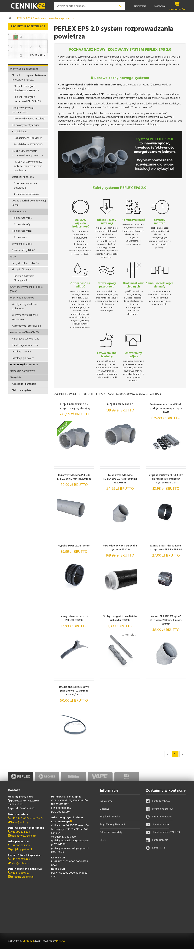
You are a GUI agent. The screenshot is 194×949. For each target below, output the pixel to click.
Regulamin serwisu (110, 817)
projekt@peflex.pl (21, 849)
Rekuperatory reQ (22, 218)
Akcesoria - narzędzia (24, 384)
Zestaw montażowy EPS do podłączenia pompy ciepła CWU (165, 408)
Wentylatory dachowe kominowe (25, 317)
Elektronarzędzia (21, 390)
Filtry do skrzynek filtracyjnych (24, 278)
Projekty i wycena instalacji (29, 119)
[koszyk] (177, 3)
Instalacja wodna (21, 352)
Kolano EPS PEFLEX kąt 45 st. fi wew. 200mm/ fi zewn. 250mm (166, 620)
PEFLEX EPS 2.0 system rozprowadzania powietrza (45, 18)
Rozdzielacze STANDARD (28, 144)
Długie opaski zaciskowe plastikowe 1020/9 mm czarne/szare (74, 691)
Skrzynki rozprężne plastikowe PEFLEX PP (26, 88)
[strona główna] (10, 18)
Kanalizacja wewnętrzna (25, 339)
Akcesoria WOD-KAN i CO (24, 332)
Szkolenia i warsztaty (111, 832)
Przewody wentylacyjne (26, 125)
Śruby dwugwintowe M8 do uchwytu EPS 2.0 (120, 618)
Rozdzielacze (19, 131)
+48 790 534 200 (20, 832)
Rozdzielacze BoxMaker (28, 138)
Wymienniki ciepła (22, 244)
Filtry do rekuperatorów (25, 263)
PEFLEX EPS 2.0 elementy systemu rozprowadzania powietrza (28, 166)
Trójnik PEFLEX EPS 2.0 (120, 405)
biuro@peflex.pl (20, 822)
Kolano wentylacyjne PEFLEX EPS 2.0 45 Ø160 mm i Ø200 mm (120, 479)
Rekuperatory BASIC (23, 250)
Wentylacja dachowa (22, 298)
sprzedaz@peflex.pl (22, 877)
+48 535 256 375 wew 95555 (27, 818)
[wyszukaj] (120, 6)
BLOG (103, 840)
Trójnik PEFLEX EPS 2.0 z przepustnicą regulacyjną (74, 406)
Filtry (13, 257)
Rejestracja (140, 6)
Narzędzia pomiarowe (22, 371)
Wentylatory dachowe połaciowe (25, 306)
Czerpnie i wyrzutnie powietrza (25, 185)
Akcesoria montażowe (27, 194)
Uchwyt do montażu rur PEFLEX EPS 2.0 (73, 618)
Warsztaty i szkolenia (24, 364)
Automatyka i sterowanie (26, 326)
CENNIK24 (28, 941)
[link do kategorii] (14, 18)
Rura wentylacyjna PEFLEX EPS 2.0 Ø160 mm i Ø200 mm (74, 477)
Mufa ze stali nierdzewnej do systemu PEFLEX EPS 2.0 (166, 548)
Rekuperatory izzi (22, 231)
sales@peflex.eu (20, 863)
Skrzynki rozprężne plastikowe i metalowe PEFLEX (29, 77)
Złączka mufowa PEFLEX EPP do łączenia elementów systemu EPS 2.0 (166, 479)
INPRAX (60, 941)
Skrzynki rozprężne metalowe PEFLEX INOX (27, 99)
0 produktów (177, 9)
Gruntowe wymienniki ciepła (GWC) (26, 289)
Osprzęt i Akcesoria (23, 177)
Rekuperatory (18, 211)
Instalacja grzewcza (23, 358)
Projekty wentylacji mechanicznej (23, 110)
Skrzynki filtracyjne (22, 270)
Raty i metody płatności (112, 825)
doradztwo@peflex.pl (23, 836)
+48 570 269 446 (20, 859)
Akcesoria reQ (22, 224)
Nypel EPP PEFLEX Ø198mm (74, 546)
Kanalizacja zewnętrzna (25, 345)
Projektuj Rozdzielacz (28, 26)
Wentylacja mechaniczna (24, 69)
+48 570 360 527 (20, 873)
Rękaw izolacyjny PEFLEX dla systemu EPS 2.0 (120, 548)
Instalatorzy (106, 801)
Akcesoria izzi (21, 237)
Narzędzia (15, 377)
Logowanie (160, 6)
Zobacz (81, 462)
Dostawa (104, 809)
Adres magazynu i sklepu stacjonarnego (67, 820)
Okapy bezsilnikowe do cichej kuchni (29, 203)
